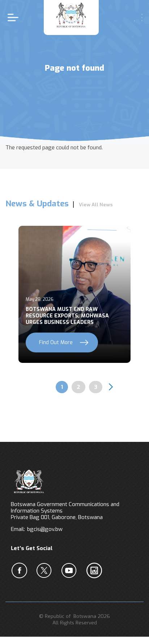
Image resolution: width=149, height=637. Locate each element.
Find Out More (56, 342)
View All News (96, 204)
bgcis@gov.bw (45, 529)
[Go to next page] (111, 387)
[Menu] (15, 17)
